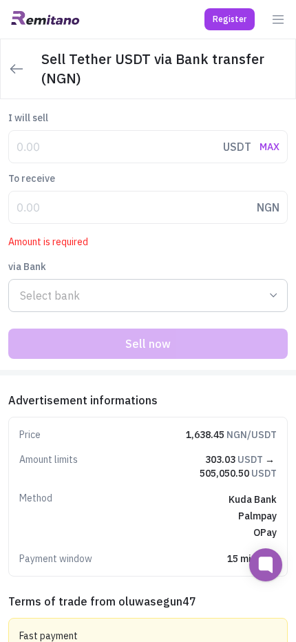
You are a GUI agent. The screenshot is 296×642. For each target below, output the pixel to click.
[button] (229, 19)
